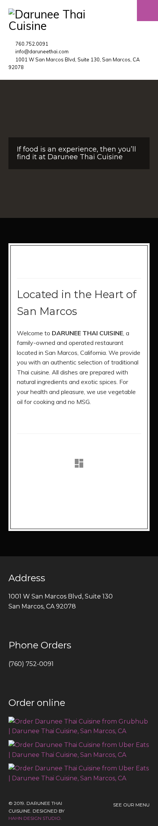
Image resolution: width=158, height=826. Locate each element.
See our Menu (131, 805)
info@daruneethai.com (42, 51)
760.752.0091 (31, 44)
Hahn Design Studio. (35, 818)
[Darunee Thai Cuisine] (79, 19)
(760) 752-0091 (31, 664)
